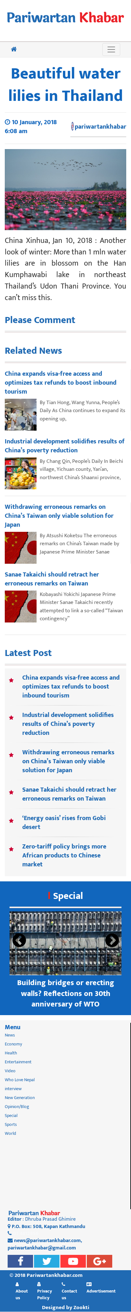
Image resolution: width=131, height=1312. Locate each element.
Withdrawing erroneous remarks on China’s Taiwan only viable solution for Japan (68, 761)
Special (68, 896)
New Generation (20, 1097)
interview (13, 1088)
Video (10, 1070)
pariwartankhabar (100, 126)
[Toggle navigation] (111, 49)
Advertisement (100, 1290)
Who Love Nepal (20, 1079)
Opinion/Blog (17, 1106)
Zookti (81, 1307)
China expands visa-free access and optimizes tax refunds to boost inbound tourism (71, 686)
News (10, 1035)
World (10, 1133)
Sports (11, 1124)
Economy (13, 1044)
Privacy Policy (44, 1294)
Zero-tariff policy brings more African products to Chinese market (64, 855)
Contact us (69, 1294)
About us (22, 1294)
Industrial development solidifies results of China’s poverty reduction (68, 724)
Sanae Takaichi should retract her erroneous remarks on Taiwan (69, 794)
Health (11, 1053)
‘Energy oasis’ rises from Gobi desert (64, 823)
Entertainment (18, 1062)
